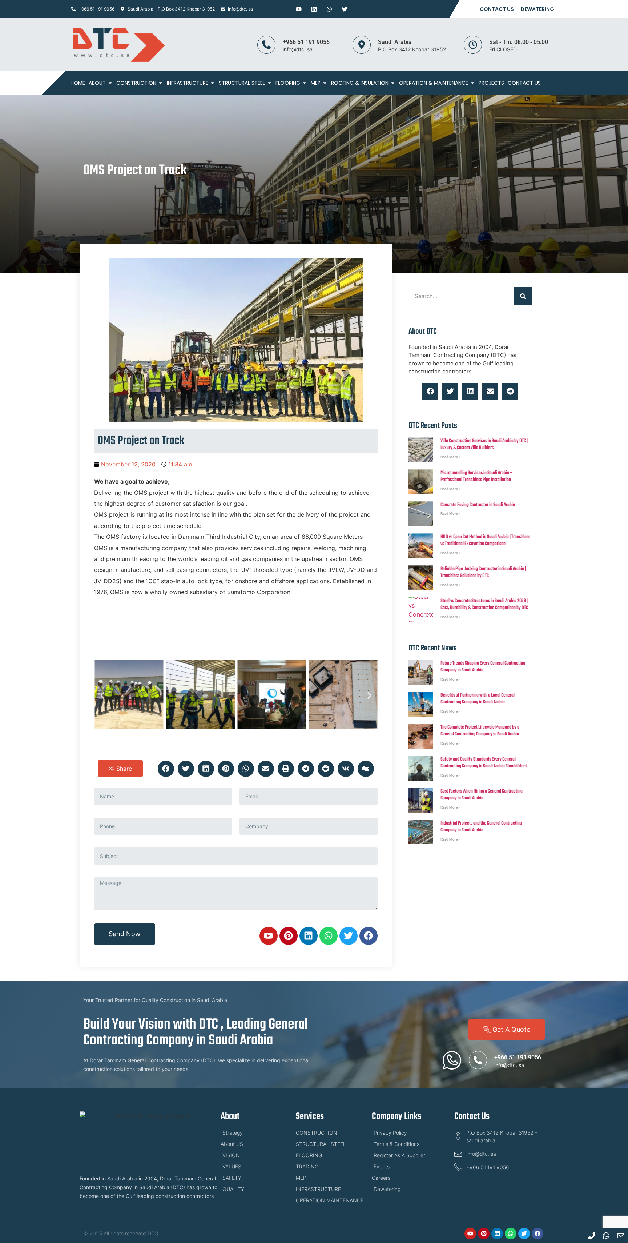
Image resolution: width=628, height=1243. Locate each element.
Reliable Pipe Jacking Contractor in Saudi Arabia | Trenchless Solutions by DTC (483, 572)
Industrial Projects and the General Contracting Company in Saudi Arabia (481, 826)
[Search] (523, 296)
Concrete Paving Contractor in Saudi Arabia (477, 505)
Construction (136, 83)
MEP (316, 83)
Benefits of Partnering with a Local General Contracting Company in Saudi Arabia (477, 698)
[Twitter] (344, 9)
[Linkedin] (314, 9)
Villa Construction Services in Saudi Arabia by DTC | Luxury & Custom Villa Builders (484, 444)
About (97, 83)
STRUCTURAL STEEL (242, 83)
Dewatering (537, 9)
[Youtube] (299, 9)
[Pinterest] (288, 936)
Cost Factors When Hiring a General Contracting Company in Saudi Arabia (481, 794)
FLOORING (287, 83)
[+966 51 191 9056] (266, 45)
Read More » (450, 457)
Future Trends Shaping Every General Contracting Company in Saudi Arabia (482, 666)
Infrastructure (187, 83)
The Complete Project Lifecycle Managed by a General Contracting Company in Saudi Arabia (479, 730)
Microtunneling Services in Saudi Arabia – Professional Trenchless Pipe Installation (476, 476)
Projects (491, 83)
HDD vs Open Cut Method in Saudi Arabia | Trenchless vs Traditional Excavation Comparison (485, 540)
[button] (102, 695)
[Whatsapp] (329, 9)
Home (78, 83)
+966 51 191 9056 (306, 42)
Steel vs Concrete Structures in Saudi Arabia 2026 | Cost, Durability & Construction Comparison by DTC (484, 604)
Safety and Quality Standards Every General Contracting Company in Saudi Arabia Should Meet (483, 762)
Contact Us (497, 9)
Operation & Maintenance (433, 83)
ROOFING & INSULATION (360, 83)
